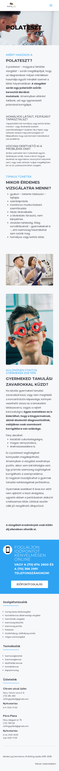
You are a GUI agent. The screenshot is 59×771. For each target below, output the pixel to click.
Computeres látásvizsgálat (18, 611)
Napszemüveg (12, 670)
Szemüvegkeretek (13, 656)
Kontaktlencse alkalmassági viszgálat (22, 615)
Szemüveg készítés (14, 622)
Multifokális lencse (13, 663)
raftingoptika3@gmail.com (16, 699)
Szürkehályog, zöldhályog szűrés (20, 633)
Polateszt (9, 629)
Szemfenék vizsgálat (15, 619)
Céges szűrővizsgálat (15, 637)
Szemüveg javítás (13, 626)
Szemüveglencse (13, 659)
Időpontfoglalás (30, 584)
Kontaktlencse (12, 666)
